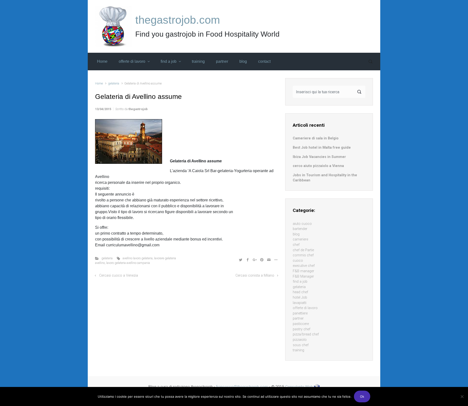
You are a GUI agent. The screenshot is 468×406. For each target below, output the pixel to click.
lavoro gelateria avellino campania (128, 263)
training (298, 350)
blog (296, 234)
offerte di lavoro (305, 308)
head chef (300, 292)
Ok (362, 396)
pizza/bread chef (306, 334)
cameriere (300, 239)
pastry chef (301, 329)
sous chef (301, 345)
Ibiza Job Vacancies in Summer (319, 157)
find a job (300, 282)
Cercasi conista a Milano (254, 275)
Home (99, 83)
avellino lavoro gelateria (138, 258)
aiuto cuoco (302, 224)
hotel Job (300, 297)
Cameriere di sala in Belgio (316, 138)
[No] (461, 396)
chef (296, 245)
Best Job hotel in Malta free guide (322, 148)
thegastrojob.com (177, 20)
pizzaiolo (300, 340)
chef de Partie (303, 250)
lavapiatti (299, 303)
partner (298, 318)
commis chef (303, 255)
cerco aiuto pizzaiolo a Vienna (318, 166)
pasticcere (301, 324)
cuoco (298, 261)
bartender (300, 229)
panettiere (300, 313)
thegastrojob (138, 109)
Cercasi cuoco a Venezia (118, 275)
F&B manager (303, 271)
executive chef (304, 266)
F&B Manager (303, 276)
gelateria (113, 83)
